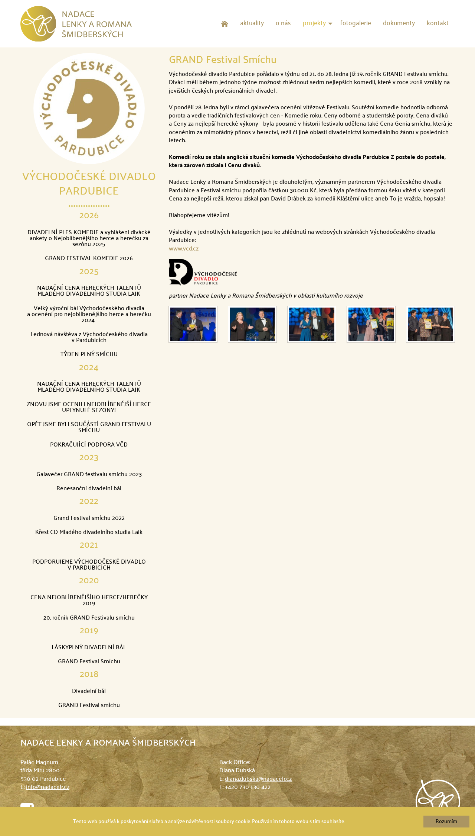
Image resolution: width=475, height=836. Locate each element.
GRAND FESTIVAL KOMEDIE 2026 (89, 259)
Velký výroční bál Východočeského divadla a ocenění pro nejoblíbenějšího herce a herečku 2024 (89, 315)
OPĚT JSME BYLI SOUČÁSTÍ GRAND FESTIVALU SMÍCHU (89, 428)
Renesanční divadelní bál (88, 489)
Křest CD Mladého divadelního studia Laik (88, 532)
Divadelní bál (89, 691)
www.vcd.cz (184, 249)
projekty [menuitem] (314, 23)
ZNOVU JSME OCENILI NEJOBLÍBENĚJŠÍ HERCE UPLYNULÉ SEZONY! (89, 408)
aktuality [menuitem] (252, 23)
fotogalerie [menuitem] (355, 23)
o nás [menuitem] (283, 23)
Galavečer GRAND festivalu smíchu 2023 (89, 475)
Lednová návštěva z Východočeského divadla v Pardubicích (89, 338)
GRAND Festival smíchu (89, 706)
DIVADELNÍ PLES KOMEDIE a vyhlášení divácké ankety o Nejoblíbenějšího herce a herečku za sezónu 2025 (89, 239)
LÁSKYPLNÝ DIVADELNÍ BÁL (89, 648)
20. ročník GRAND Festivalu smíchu (89, 618)
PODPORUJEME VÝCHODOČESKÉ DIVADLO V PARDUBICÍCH (89, 565)
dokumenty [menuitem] (399, 23)
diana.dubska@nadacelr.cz (258, 779)
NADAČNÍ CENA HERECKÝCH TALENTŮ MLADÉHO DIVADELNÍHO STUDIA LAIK (89, 291)
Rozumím (446, 821)
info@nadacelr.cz (47, 787)
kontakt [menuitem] (438, 23)
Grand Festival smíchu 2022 (89, 518)
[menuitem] (224, 23)
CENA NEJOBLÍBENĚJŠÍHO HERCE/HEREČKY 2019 (89, 601)
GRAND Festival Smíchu (89, 662)
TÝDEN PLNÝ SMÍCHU (89, 355)
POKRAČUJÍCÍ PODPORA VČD (89, 445)
